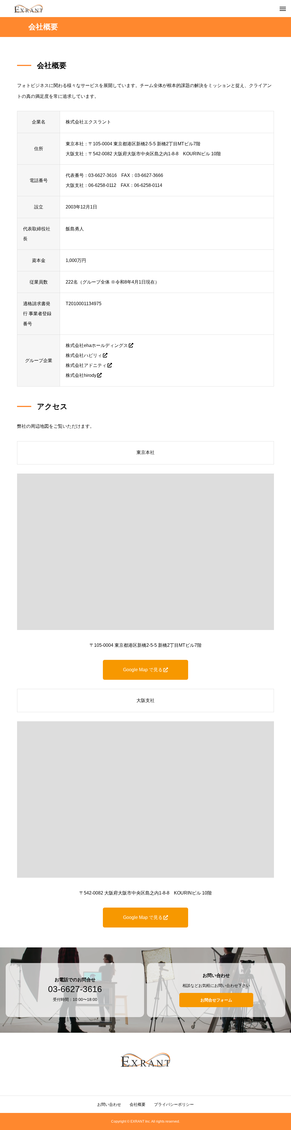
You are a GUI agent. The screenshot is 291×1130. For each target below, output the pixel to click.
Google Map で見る (143, 669)
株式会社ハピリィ (84, 355)
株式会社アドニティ (86, 365)
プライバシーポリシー (174, 1104)
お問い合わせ (109, 1104)
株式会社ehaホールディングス (97, 345)
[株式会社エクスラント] (28, 9)
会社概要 (138, 1104)
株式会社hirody (81, 375)
